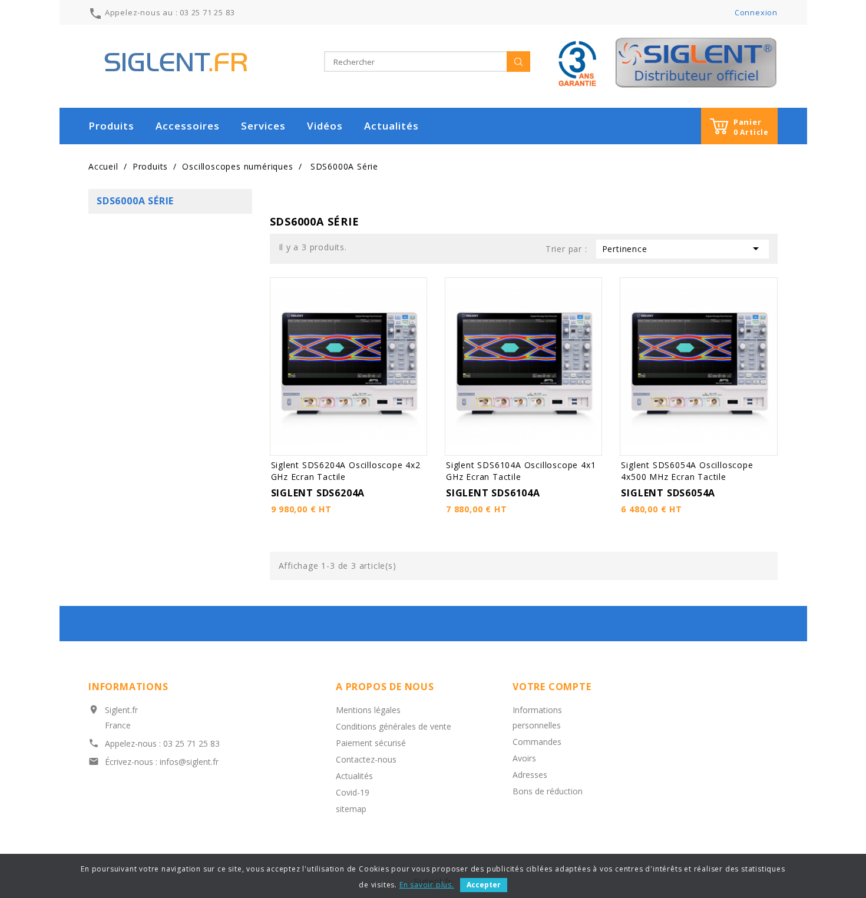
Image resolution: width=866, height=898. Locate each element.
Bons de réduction (548, 791)
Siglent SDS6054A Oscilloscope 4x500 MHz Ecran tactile (687, 470)
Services (263, 125)
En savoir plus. (426, 885)
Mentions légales (368, 709)
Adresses (530, 774)
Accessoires (188, 125)
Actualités (391, 125)
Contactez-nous (366, 759)
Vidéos (325, 125)
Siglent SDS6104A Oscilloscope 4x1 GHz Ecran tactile (521, 470)
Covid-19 (352, 792)
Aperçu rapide (415, 287)
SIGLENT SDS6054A (668, 492)
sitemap (351, 808)
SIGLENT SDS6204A (318, 492)
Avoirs (524, 758)
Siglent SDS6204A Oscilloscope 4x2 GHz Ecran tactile (346, 470)
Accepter (484, 885)
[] (518, 61)
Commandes (537, 741)
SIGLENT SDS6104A (493, 492)
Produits (111, 125)
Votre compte (552, 686)
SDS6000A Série (135, 200)
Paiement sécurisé (371, 742)
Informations (128, 686)
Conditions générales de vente (393, 726)
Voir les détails (321, 444)
